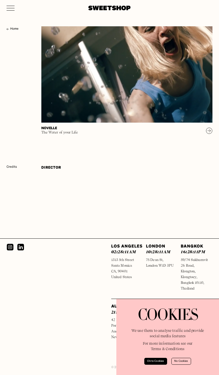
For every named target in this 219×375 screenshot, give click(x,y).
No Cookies (181, 361)
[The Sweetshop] (109, 8)
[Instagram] (10, 247)
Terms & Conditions (168, 349)
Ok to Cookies (155, 361)
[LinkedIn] (20, 247)
